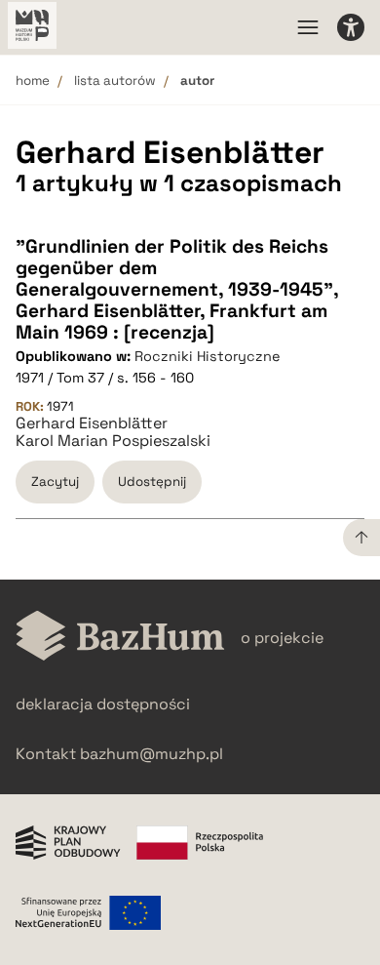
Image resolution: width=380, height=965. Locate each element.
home (33, 80)
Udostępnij (152, 481)
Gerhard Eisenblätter (92, 423)
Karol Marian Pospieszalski (113, 441)
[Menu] (307, 27)
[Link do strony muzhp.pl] (32, 27)
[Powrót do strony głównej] (120, 637)
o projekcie (282, 637)
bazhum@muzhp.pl (151, 754)
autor (197, 80)
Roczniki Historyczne (207, 356)
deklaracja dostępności (103, 704)
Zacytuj (55, 481)
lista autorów (115, 80)
